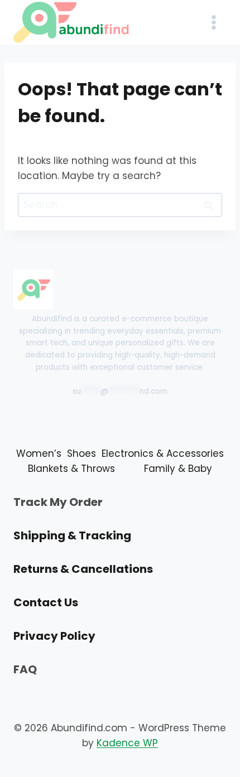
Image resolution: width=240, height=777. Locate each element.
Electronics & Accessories (163, 453)
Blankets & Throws (71, 468)
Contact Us (45, 602)
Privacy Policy (54, 636)
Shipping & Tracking (72, 535)
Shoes (81, 453)
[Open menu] (213, 22)
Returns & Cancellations (83, 569)
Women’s (38, 453)
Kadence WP (127, 743)
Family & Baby (178, 468)
